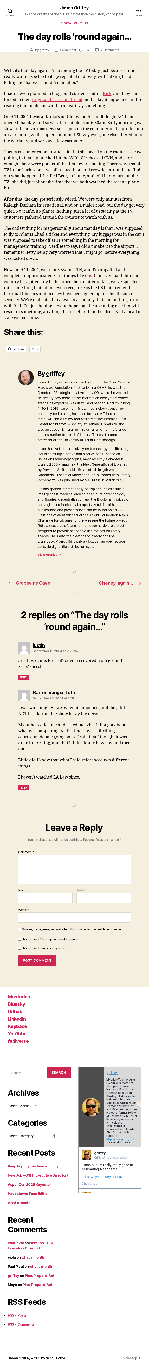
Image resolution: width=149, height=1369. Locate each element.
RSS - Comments (21, 1324)
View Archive (49, 555)
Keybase (17, 1026)
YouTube (17, 1033)
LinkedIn (17, 1019)
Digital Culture (74, 23)
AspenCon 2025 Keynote (28, 1184)
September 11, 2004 (74, 50)
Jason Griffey (74, 7)
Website (23, 910)
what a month (19, 1203)
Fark (107, 93)
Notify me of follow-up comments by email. (51, 939)
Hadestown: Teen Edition (28, 1194)
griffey (44, 50)
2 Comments (110, 50)
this (88, 276)
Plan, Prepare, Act (39, 1276)
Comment (26, 852)
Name (23, 890)
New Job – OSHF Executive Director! (38, 1175)
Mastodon (19, 997)
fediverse (18, 1041)
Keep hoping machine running (33, 1166)
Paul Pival (16, 1243)
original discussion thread (57, 99)
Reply (23, 677)
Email (81, 890)
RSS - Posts (17, 1315)
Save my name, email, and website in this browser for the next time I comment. (73, 929)
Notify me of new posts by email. (44, 948)
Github (15, 1011)
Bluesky (16, 1004)
